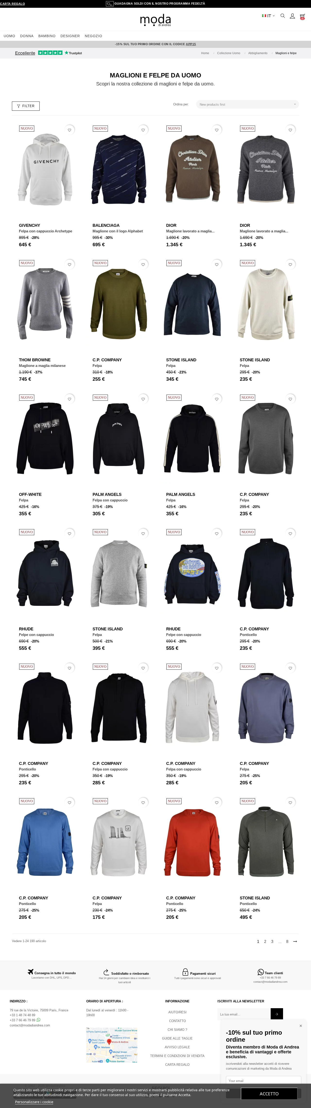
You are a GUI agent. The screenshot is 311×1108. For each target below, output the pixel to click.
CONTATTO (177, 1021)
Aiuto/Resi (177, 1012)
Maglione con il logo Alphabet (118, 231)
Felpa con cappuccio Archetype (45, 231)
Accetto (269, 1094)
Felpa (97, 366)
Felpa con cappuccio (110, 500)
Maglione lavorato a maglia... (190, 231)
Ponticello (248, 635)
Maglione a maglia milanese (42, 366)
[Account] (292, 15)
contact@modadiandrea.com (270, 981)
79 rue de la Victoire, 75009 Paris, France (39, 1010)
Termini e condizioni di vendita (177, 1056)
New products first (248, 104)
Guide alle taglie (177, 1038)
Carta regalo (12, 4)
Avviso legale (177, 1047)
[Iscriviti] (277, 1014)
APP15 (191, 44)
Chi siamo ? (177, 1030)
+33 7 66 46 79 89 (270, 977)
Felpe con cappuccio (36, 635)
